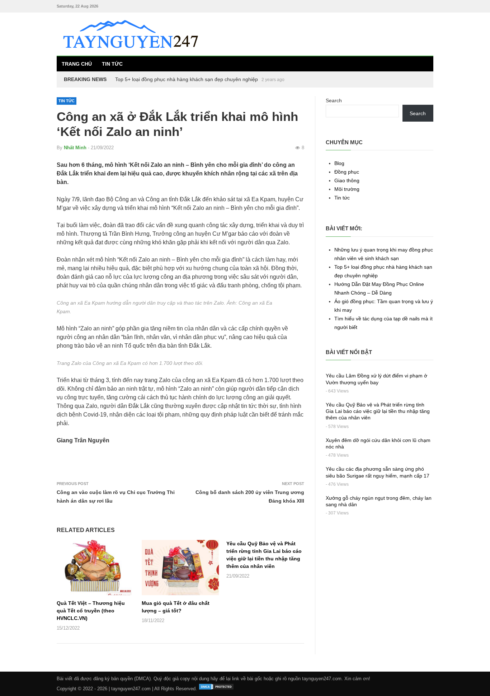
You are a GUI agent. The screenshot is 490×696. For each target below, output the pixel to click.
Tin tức (112, 64)
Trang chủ (77, 64)
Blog (339, 163)
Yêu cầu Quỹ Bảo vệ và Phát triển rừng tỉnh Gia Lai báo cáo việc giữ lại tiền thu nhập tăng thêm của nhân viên (378, 411)
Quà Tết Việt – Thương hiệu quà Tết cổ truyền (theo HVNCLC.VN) (91, 610)
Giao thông (346, 180)
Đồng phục (346, 172)
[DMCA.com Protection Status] (216, 688)
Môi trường (346, 189)
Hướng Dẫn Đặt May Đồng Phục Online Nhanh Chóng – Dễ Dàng (189, 79)
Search (334, 100)
